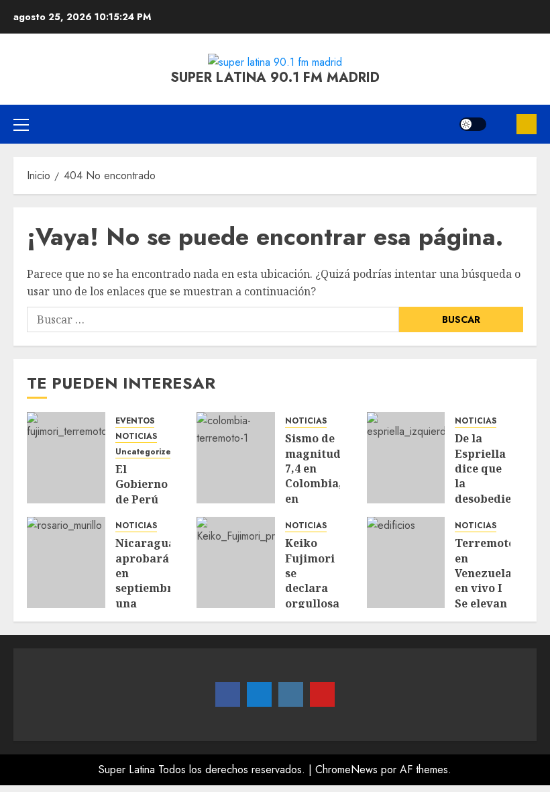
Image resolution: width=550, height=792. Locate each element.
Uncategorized (145, 452)
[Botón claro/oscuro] (472, 124)
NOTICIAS (136, 436)
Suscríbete (526, 124)
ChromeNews (346, 769)
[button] (21, 124)
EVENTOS (134, 421)
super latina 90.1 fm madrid (275, 77)
